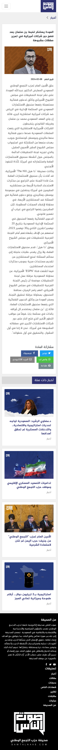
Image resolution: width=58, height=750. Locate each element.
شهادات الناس (48, 687)
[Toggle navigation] (6, 6)
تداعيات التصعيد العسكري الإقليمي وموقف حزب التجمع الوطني (29, 485)
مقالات (52, 678)
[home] (48, 6)
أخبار (53, 17)
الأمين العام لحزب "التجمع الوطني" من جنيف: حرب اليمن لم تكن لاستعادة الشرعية (29, 541)
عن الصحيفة (49, 705)
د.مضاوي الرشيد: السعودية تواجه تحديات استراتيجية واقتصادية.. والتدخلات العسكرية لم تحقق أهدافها (30, 427)
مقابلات (52, 696)
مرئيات (52, 701)
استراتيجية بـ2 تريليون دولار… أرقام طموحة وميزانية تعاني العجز (29, 596)
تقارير (53, 692)
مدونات (52, 683)
